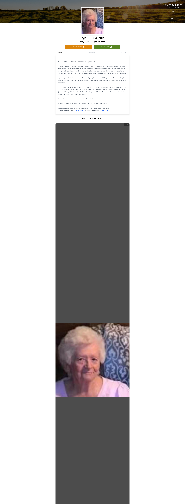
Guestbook (125, 52)
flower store (104, 110)
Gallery (92, 52)
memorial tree (79, 110)
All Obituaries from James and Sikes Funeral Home (173, 11)
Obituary (59, 52)
